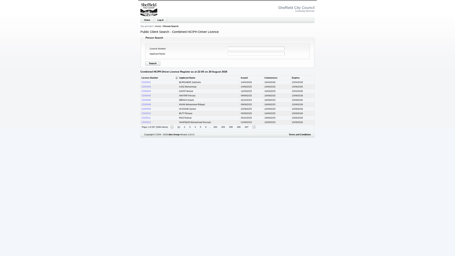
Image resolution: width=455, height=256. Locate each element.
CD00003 (146, 87)
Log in (160, 20)
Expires (296, 78)
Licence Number (158, 48)
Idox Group (174, 134)
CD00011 (146, 118)
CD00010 (146, 113)
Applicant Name (157, 54)
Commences (270, 78)
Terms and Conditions (300, 134)
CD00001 (146, 82)
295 (231, 127)
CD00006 (146, 100)
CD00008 (146, 104)
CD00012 (146, 122)
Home (147, 20)
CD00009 (146, 109)
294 (223, 127)
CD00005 (146, 95)
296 (239, 127)
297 (246, 127)
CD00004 (146, 91)
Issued (244, 78)
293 (215, 127)
